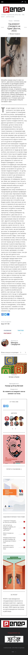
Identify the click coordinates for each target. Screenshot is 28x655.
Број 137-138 (5, 324)
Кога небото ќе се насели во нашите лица (8, 547)
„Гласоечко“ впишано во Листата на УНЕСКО (9, 521)
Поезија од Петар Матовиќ (14, 385)
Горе (13, 651)
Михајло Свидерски (15, 34)
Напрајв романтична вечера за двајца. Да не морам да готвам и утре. (9, 540)
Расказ (10, 20)
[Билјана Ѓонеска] (21, 423)
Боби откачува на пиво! (8, 534)
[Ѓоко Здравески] (16, 418)
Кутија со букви (14, 377)
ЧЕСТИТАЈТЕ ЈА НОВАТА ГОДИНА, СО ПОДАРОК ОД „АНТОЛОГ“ (9, 527)
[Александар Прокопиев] (6, 423)
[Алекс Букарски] (21, 418)
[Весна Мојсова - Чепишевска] (11, 418)
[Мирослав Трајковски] (16, 423)
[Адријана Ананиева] (11, 423)
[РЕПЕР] (6, 418)
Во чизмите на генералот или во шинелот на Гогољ (14, 391)
